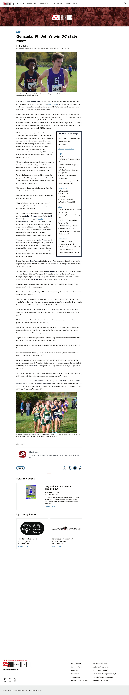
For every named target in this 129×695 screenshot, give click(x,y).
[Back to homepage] (8, 3)
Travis (40, 219)
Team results (62, 188)
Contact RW (31, 3)
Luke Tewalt (52, 104)
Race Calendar (57, 3)
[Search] (125, 3)
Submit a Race (71, 3)
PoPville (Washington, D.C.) (103, 677)
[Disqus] (49, 578)
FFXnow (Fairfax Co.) (100, 670)
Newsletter (44, 3)
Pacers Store (75, 677)
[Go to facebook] (9, 680)
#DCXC (20, 468)
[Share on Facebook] (64, 468)
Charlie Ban (23, 46)
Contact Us (75, 674)
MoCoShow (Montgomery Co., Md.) (105, 674)
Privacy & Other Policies (79, 680)
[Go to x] (4, 680)
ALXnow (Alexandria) (100, 667)
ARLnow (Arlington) (100, 663)
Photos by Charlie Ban (66, 149)
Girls (60, 207)
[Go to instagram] (14, 680)
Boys (60, 153)
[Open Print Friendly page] (80, 468)
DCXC (18, 31)
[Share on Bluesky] (75, 468)
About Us (20, 3)
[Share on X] (69, 468)
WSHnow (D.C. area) (100, 680)
